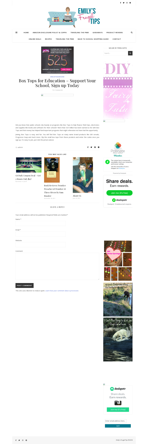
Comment (19, 251)
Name (18, 219)
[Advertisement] (119, 225)
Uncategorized (57, 77)
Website (18, 240)
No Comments (57, 90)
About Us (77, 196)
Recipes (48, 39)
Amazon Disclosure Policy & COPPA (50, 32)
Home (26, 32)
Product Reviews (115, 32)
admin (20, 147)
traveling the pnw (65, 39)
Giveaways (98, 32)
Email (18, 230)
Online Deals (35, 39)
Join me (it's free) (119, 192)
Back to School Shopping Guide (93, 39)
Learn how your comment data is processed (61, 291)
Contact (117, 39)
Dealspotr (123, 173)
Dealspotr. (110, 204)
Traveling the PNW (80, 32)
